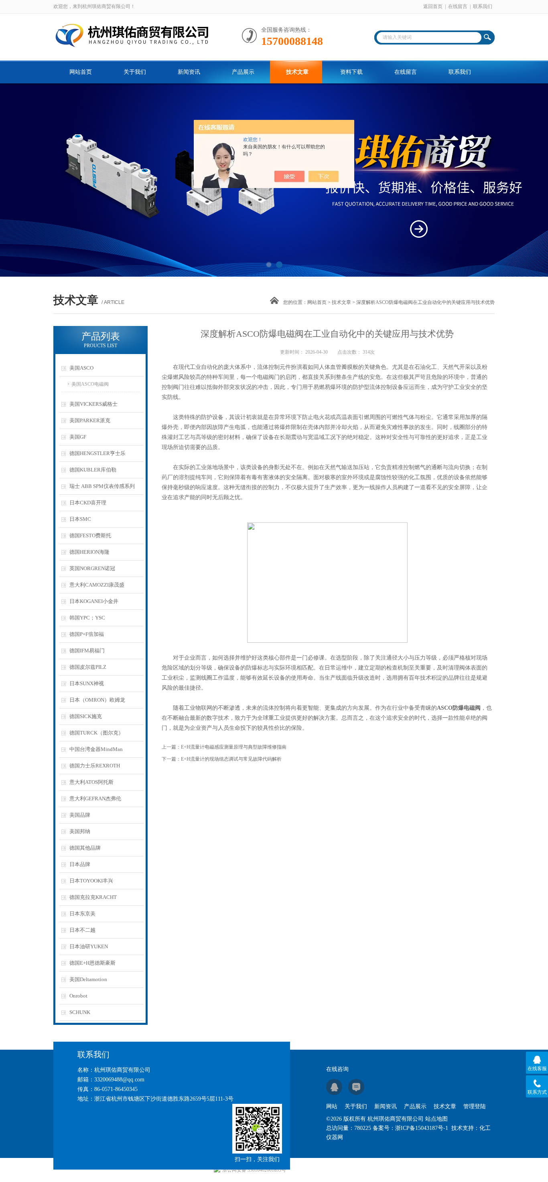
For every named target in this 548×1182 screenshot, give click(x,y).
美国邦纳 (79, 831)
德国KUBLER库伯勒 (92, 470)
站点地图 (436, 1119)
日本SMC (80, 519)
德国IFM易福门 (87, 651)
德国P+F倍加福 (86, 634)
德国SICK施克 (85, 716)
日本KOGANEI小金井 (93, 601)
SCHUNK (79, 1012)
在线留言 (457, 6)
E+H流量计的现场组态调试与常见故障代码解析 (231, 759)
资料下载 (351, 72)
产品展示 (243, 72)
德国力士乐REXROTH (94, 766)
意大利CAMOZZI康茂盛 (96, 585)
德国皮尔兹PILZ (87, 667)
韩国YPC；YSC (87, 618)
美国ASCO (81, 368)
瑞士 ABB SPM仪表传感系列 (102, 486)
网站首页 (80, 72)
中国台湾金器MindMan (96, 749)
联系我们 (482, 6)
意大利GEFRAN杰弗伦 (95, 798)
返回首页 (432, 6)
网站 (331, 1106)
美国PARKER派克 (89, 420)
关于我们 (135, 72)
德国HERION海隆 (89, 552)
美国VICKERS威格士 (93, 404)
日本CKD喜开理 (87, 503)
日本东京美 (82, 914)
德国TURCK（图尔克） (96, 733)
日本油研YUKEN (88, 946)
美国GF (77, 437)
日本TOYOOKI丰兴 (91, 881)
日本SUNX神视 (86, 683)
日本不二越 (82, 930)
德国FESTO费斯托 (90, 535)
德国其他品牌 (85, 848)
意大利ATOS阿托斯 (91, 782)
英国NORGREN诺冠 (92, 568)
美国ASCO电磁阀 (90, 384)
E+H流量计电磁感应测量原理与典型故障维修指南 (233, 747)
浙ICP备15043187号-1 (421, 1128)
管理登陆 (474, 1106)
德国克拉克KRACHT (93, 897)
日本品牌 (79, 864)
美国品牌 (79, 815)
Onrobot (78, 996)
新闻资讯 (189, 72)
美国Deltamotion (88, 979)
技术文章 (297, 72)
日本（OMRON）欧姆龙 (97, 700)
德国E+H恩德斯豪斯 (92, 963)
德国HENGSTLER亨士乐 (97, 453)
